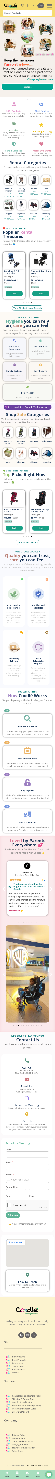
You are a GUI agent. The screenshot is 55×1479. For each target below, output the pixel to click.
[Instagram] (27, 1335)
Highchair (21, 213)
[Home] (6, 1473)
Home (7, 1476)
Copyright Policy (20, 1444)
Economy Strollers (21, 190)
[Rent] (27, 1473)
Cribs (46, 189)
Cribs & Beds (47, 441)
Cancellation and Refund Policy (26, 1395)
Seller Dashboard (20, 1411)
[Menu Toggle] (49, 5)
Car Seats (34, 189)
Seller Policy (18, 1450)
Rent (27, 1476)
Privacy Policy (18, 1434)
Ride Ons (33, 213)
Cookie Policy (18, 1438)
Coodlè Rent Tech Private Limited (37, 1465)
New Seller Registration (23, 1447)
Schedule (13, 1215)
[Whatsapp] (34, 1335)
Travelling (46, 213)
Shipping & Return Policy (24, 1399)
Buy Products (18, 1356)
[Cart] (38, 1473)
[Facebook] (21, 1335)
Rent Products (19, 1359)
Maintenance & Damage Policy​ (26, 1405)
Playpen (9, 213)
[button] (2, 56)
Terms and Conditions (22, 1441)
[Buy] (17, 1473)
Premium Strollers (9, 190)
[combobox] (27, 13)
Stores (15, 1372)
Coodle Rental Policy (22, 1402)
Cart (38, 1476)
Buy (17, 1476)
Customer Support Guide (24, 1408)
